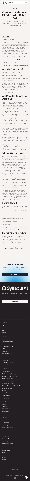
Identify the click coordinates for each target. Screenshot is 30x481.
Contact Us (4, 459)
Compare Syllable (6, 438)
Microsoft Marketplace (7, 427)
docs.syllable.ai (15, 229)
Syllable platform (16, 59)
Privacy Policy (8, 472)
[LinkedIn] (15, 478)
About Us (4, 455)
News (3, 452)
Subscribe (15, 301)
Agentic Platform (6, 339)
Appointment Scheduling (8, 362)
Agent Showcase (6, 371)
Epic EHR (4, 404)
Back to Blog (14, 274)
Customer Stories (6, 450)
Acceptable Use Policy (19, 472)
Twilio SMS (4, 406)
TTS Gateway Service (7, 348)
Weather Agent (5, 390)
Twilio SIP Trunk (6, 409)
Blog (3, 434)
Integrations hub (6, 401)
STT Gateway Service (7, 346)
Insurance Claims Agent (8, 383)
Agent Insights (5, 365)
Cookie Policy (9, 475)
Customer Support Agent (8, 381)
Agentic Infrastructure (7, 341)
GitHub (5, 248)
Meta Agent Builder (7, 353)
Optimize (4, 330)
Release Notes (5, 422)
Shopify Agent (5, 392)
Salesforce (4, 413)
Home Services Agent (7, 378)
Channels (4, 332)
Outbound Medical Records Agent (10, 376)
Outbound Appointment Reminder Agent (12, 385)
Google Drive (5, 411)
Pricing (3, 462)
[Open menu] (25, 2)
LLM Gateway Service (7, 344)
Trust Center (5, 425)
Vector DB (4, 351)
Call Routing (5, 360)
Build (3, 325)
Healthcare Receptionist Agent (9, 373)
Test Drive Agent (6, 395)
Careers (4, 457)
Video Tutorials (6, 436)
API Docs (4, 420)
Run (3, 328)
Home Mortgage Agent (7, 388)
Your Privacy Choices (19, 475)
